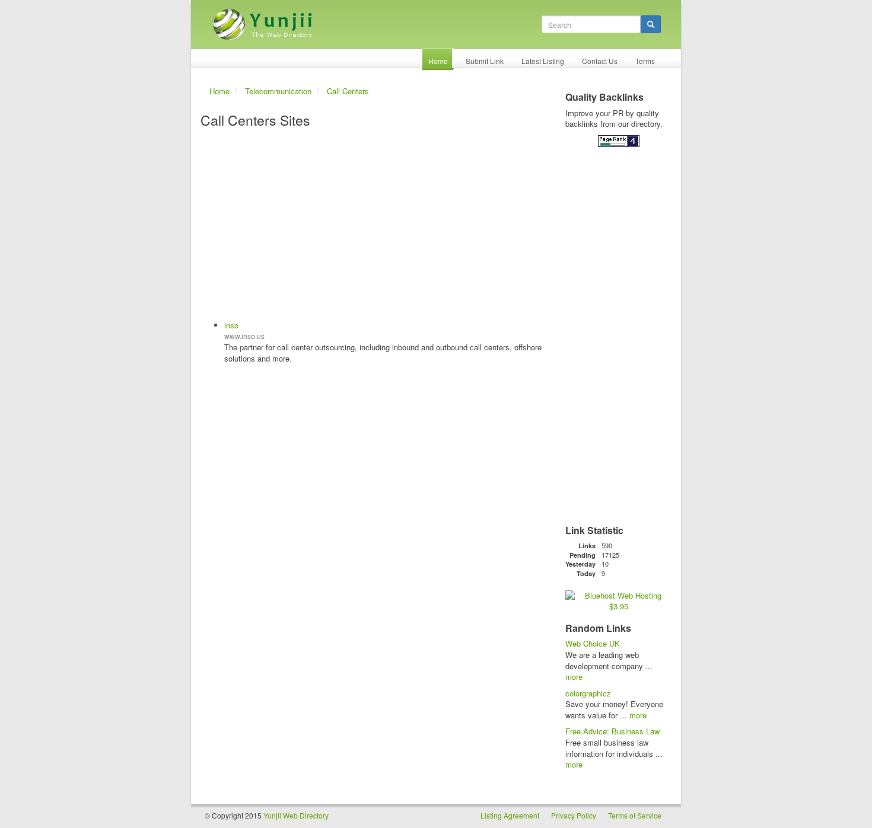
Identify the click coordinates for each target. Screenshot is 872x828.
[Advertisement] (375, 225)
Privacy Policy (573, 815)
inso (231, 325)
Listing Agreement (509, 815)
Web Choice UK (592, 643)
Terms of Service (634, 815)
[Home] (264, 19)
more (574, 676)
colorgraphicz (588, 693)
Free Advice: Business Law (612, 731)
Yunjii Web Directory (296, 815)
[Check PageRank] (618, 140)
